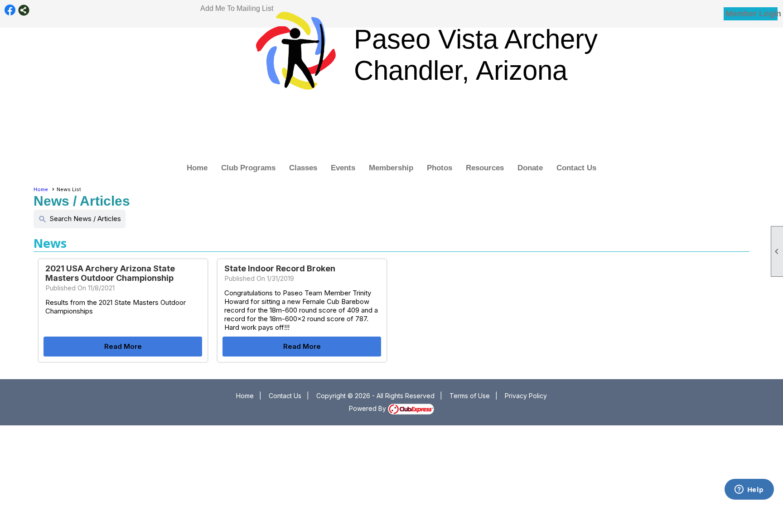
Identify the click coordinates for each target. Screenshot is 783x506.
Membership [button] (391, 168)
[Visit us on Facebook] (10, 10)
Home (197, 168)
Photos (439, 168)
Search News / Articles (79, 219)
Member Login (751, 13)
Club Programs (248, 168)
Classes (303, 168)
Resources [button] (485, 168)
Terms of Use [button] (470, 396)
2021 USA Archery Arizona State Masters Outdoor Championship (110, 273)
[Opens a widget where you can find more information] (749, 490)
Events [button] (343, 168)
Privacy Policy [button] (526, 396)
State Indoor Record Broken (279, 268)
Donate (530, 168)
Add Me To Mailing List (236, 8)
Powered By (368, 408)
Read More (123, 346)
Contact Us (576, 168)
